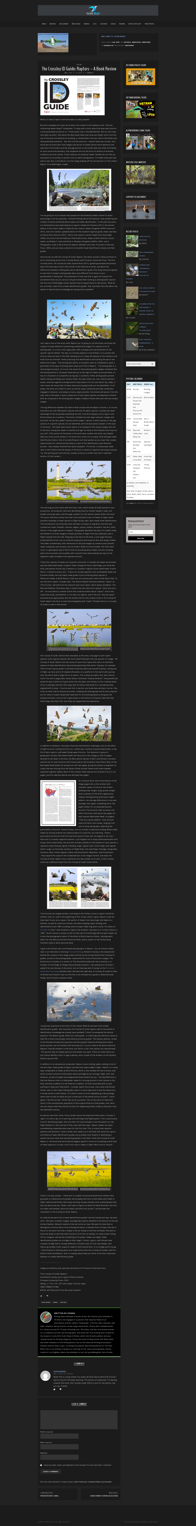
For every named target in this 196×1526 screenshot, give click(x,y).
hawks (55, 1302)
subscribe (146, 42)
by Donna (79, 73)
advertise (136, 42)
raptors (63, 1302)
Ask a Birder (63, 24)
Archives (53, 24)
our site (116, 42)
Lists (95, 24)
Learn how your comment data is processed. (93, 1482)
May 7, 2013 (68, 73)
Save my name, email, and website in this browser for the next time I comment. (78, 1465)
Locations (103, 24)
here (132, 503)
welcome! (129, 45)
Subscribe (140, 538)
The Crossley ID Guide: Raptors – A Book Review (79, 68)
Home (44, 24)
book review (46, 1302)
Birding (86, 24)
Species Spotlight (135, 24)
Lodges (113, 24)
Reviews (122, 24)
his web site (45, 930)
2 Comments (90, 73)
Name (46, 1432)
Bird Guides (76, 24)
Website (43, 1453)
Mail (46, 1442)
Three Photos (149, 24)
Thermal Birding (76, 952)
